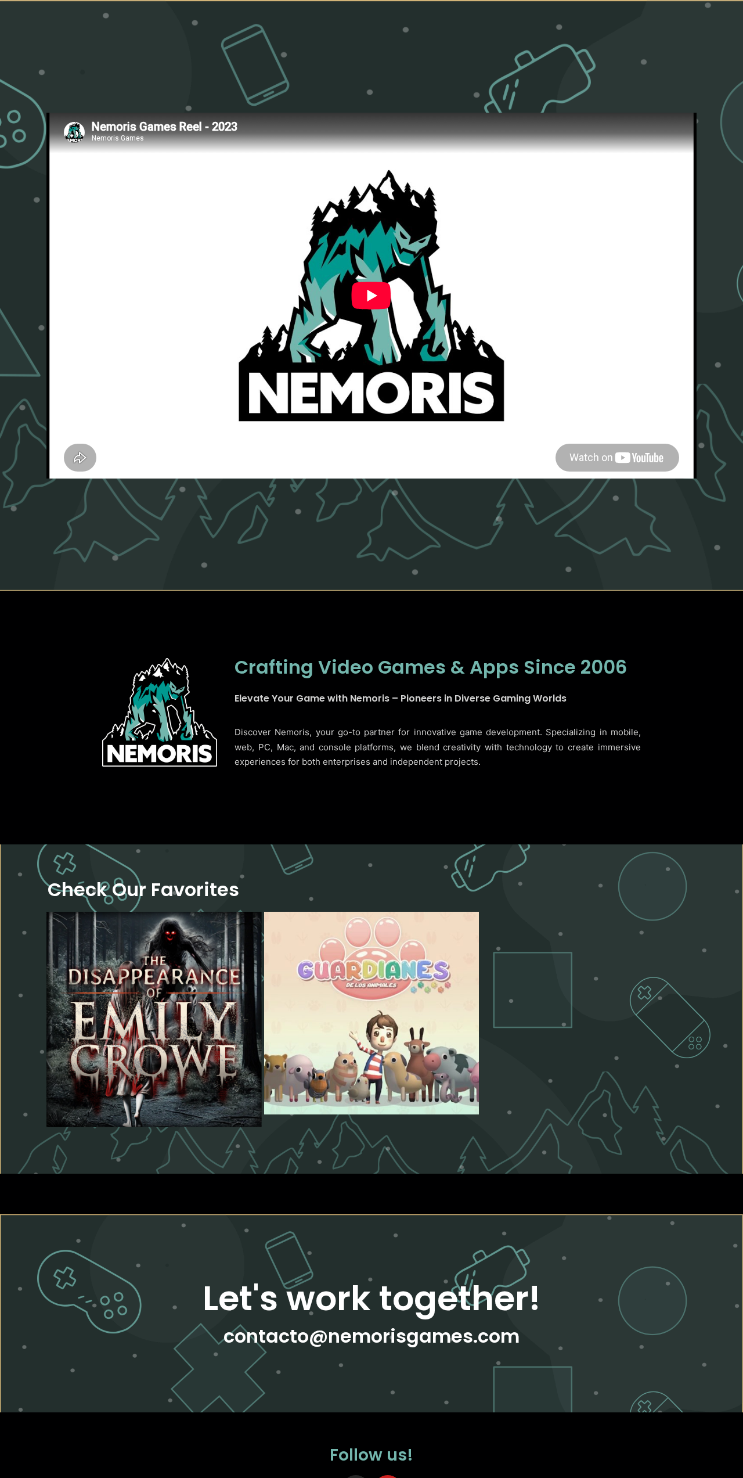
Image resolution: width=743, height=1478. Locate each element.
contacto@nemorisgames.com (371, 1336)
